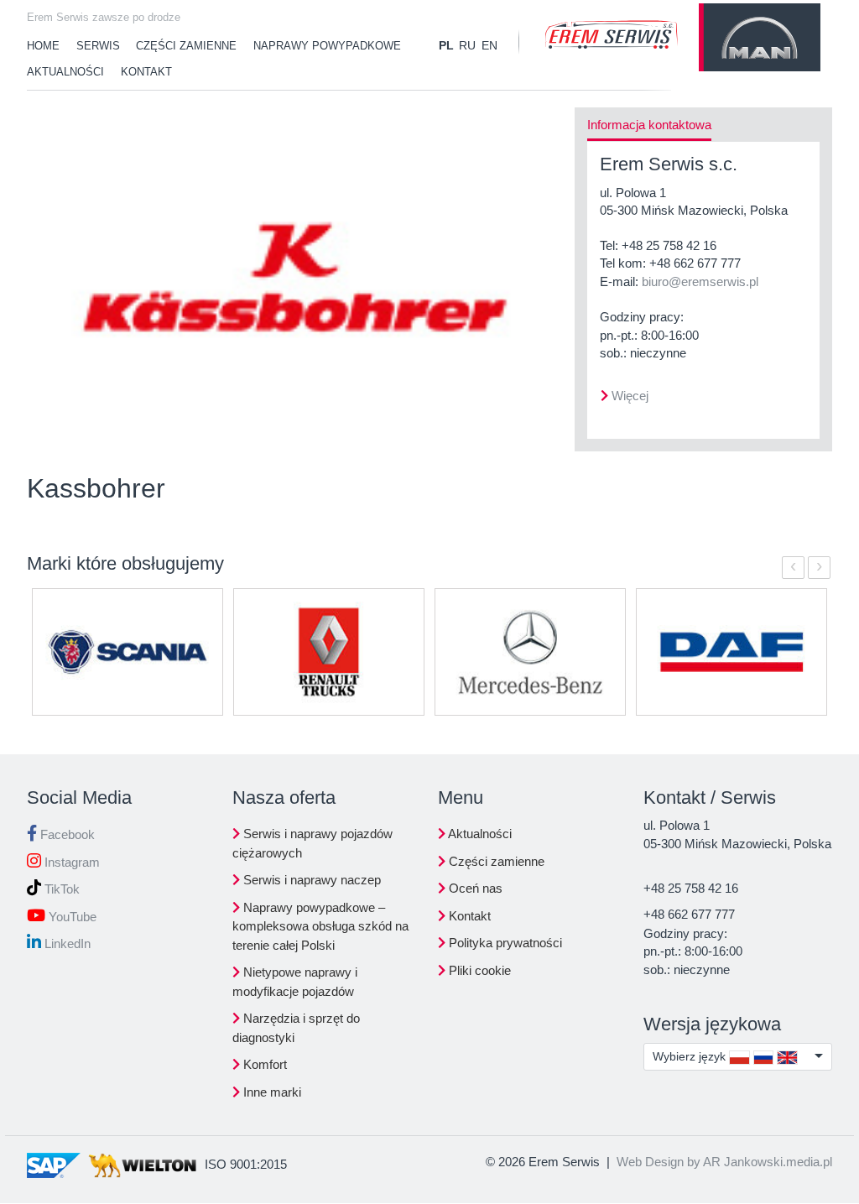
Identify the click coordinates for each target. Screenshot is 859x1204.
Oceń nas (473, 888)
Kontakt (146, 71)
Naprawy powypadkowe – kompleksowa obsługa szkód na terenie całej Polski (320, 926)
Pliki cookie (478, 970)
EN (489, 45)
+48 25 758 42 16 (669, 245)
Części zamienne (186, 45)
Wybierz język (691, 1056)
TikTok (60, 889)
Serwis (98, 45)
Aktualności (65, 71)
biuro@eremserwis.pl (700, 281)
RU (467, 45)
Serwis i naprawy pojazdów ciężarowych (312, 843)
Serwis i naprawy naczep (310, 880)
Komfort (263, 1064)
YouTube (70, 917)
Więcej (630, 395)
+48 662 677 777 (695, 263)
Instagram (70, 862)
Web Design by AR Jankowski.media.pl (724, 1161)
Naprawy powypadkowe (327, 45)
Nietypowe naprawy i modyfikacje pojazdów (294, 981)
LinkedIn (66, 943)
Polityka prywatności (503, 943)
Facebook (66, 834)
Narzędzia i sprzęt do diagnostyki (296, 1028)
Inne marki (270, 1092)
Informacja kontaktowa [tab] (649, 124)
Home (43, 45)
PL (446, 45)
